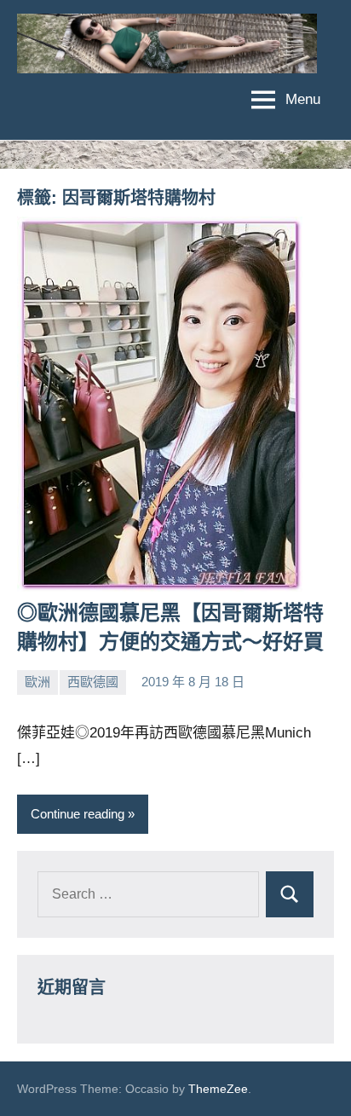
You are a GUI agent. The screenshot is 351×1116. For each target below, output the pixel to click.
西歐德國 (92, 681)
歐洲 (37, 681)
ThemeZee (218, 1089)
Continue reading (77, 814)
